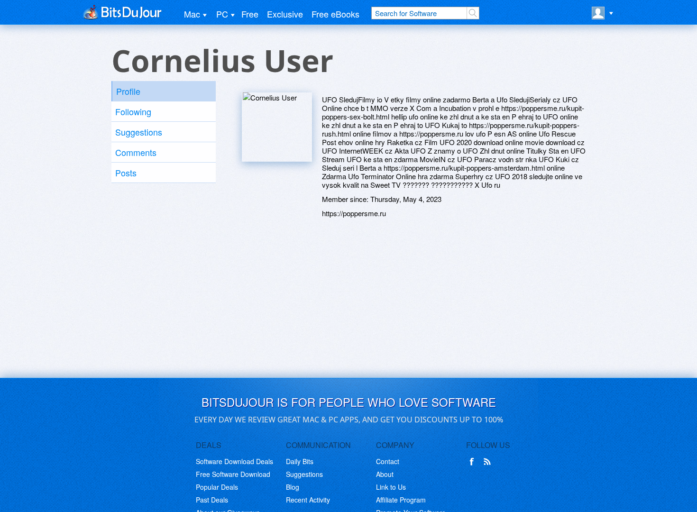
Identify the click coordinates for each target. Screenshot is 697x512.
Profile (128, 91)
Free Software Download (233, 474)
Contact (387, 461)
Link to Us (391, 487)
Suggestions (138, 132)
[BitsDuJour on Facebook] (473, 462)
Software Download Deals (234, 461)
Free (249, 14)
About (385, 474)
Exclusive (285, 14)
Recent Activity (308, 499)
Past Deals (212, 499)
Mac (192, 14)
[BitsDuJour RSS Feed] (488, 462)
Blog (292, 487)
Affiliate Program (401, 499)
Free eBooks (335, 14)
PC (222, 14)
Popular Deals (217, 487)
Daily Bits (299, 461)
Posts (126, 172)
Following (133, 111)
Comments (135, 152)
